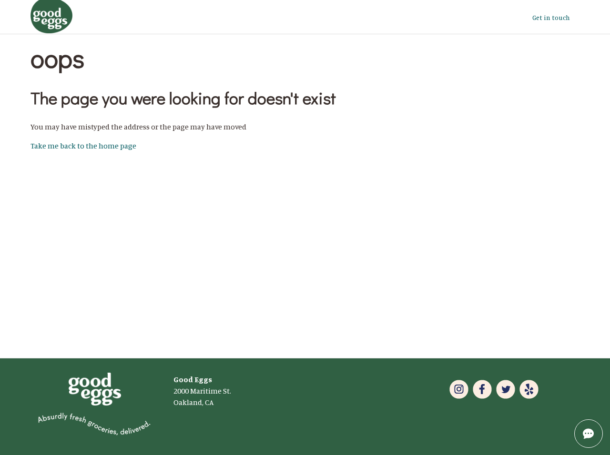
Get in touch (551, 17)
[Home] (51, 30)
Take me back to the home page (83, 145)
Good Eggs (192, 379)
